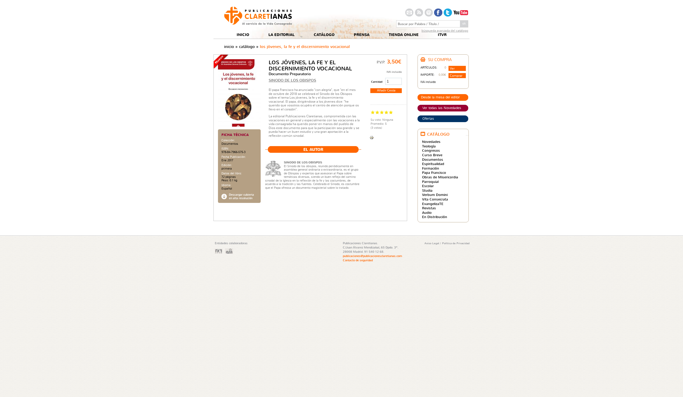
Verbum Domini (435, 195)
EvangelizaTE (432, 204)
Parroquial (430, 181)
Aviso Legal (432, 243)
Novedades (431, 141)
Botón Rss (419, 13)
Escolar (428, 186)
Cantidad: (377, 81)
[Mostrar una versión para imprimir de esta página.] (372, 137)
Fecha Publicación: (233, 157)
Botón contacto (409, 13)
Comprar (456, 76)
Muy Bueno (386, 112)
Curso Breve (432, 155)
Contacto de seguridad (358, 260)
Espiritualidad (433, 164)
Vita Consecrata (435, 199)
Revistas (429, 208)
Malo (373, 112)
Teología (429, 146)
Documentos (229, 144)
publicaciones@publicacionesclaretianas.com (372, 256)
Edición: (226, 165)
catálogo (247, 46)
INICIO (243, 35)
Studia (427, 190)
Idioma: (226, 185)
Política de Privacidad (456, 243)
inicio (229, 46)
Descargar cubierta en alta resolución (241, 196)
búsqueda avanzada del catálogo (445, 31)
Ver (452, 68)
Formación (430, 168)
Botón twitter (448, 13)
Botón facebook (438, 13)
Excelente (391, 112)
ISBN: (225, 148)
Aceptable (377, 112)
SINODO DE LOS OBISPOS (292, 80)
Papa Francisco (434, 172)
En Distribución (434, 217)
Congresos (431, 150)
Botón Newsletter (428, 13)
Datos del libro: (231, 173)
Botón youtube (460, 13)
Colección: (228, 140)
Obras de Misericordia (440, 177)
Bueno (382, 112)
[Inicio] (258, 24)
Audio (427, 212)
